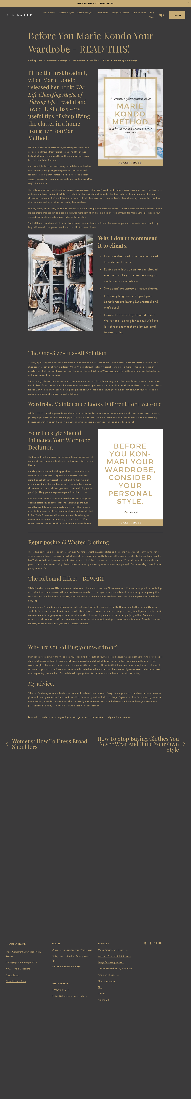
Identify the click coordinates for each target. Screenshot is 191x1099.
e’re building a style (114, 371)
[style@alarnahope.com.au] (155, 943)
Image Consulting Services (111, 962)
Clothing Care (35, 60)
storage (76, 717)
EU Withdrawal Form (16, 981)
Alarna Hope (131, 60)
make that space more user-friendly (74, 385)
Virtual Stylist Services (108, 975)
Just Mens (95, 60)
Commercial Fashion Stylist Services (115, 968)
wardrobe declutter (94, 717)
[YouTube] (159, 943)
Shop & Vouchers (106, 981)
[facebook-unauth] (150, 943)
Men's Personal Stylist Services (113, 950)
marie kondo (47, 717)
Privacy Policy (12, 975)
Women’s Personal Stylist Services (114, 956)
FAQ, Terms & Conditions (18, 968)
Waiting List (103, 999)
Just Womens (78, 60)
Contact (177, 15)
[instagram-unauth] (145, 943)
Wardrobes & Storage (57, 60)
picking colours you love (86, 389)
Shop (151, 17)
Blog (100, 987)
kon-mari (32, 717)
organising (63, 717)
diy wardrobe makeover (119, 717)
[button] (188, 3)
